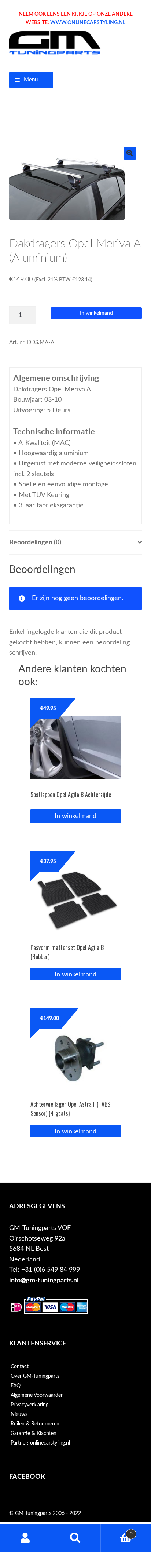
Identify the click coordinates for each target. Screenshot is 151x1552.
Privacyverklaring (29, 1404)
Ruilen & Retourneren (35, 1424)
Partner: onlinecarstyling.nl (40, 1443)
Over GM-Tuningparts (35, 1376)
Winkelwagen (117, 1531)
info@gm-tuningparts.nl (43, 1280)
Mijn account (25, 1538)
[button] (130, 153)
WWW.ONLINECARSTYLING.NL (87, 22)
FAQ (16, 1385)
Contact (20, 1366)
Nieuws (19, 1414)
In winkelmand (96, 313)
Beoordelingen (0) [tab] (35, 542)
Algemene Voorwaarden (37, 1395)
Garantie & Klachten (33, 1433)
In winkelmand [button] (75, 974)
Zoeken (75, 1538)
